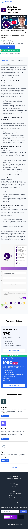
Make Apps (14, 500)
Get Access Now (14, 350)
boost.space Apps (14, 502)
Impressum (14, 504)
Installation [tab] (21, 60)
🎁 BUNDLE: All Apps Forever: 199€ (10, 50)
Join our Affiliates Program (14, 493)
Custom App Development (14, 497)
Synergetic (14, 476)
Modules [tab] (13, 60)
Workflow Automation (14, 495)
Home (14, 491)
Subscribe (23, 511)
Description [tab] (5, 60)
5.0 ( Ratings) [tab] (7, 64)
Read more (5, 416)
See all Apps (14, 467)
